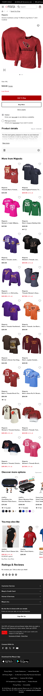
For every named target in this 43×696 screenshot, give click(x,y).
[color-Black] (6, 511)
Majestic (5, 15)
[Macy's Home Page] (10, 6)
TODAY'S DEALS (7, 2)
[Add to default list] (19, 164)
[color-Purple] (30, 511)
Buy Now (21, 104)
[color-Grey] (26, 511)
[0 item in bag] (40, 6)
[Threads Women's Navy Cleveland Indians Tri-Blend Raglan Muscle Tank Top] (31, 277)
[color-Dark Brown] (13, 511)
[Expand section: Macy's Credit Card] (21, 591)
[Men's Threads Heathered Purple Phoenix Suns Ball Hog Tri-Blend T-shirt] (11, 311)
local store (16, 123)
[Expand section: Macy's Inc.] (21, 601)
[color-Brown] (9, 511)
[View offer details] (21, 150)
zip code (14, 117)
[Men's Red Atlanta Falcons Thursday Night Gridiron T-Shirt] (29, 537)
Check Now (24, 636)
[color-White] (33, 511)
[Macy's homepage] (2, 11)
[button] (6, 11)
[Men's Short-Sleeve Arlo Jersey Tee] (11, 537)
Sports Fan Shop (15, 11)
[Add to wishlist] (38, 25)
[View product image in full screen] (4, 70)
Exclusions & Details (14, 636)
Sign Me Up (21, 616)
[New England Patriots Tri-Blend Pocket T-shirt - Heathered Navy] (31, 174)
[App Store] (8, 661)
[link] (11, 190)
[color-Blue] (3, 511)
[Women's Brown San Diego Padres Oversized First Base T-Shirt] (11, 344)
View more (6, 143)
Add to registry (21, 109)
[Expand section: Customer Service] (21, 586)
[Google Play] (23, 661)
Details (10, 86)
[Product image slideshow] (21, 50)
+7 (15, 511)
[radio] (3, 511)
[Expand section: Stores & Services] (21, 596)
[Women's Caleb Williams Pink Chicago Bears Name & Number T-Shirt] (11, 207)
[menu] (3, 7)
